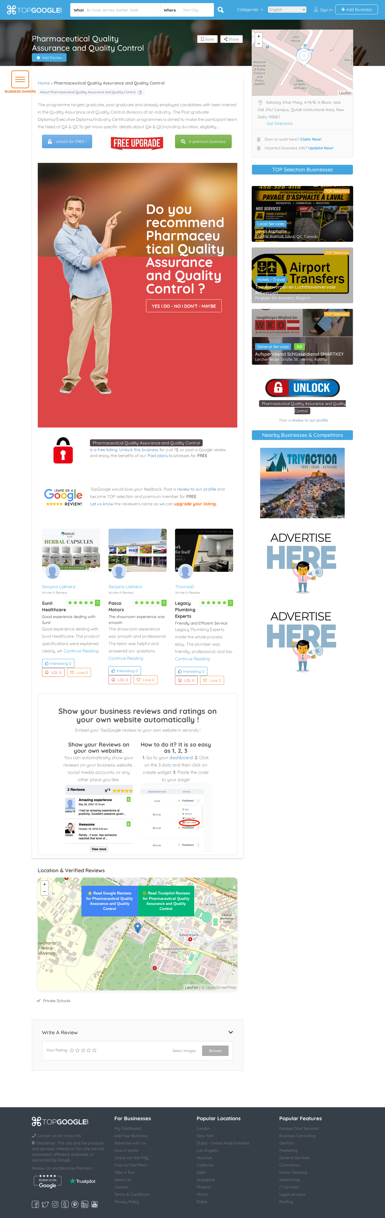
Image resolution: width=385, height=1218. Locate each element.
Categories (247, 9)
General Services (273, 346)
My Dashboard (127, 1128)
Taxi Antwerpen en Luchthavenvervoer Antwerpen (295, 289)
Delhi (201, 1172)
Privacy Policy (126, 1201)
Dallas (202, 1201)
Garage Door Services (299, 1128)
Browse (215, 1050)
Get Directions (280, 123)
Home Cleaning (293, 1172)
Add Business (358, 9)
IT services (289, 1187)
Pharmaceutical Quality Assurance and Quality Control (146, 443)
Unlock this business (138, 449)
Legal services (292, 1194)
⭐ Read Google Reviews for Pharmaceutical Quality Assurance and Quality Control (109, 901)
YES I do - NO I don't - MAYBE (184, 306)
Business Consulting (297, 1135)
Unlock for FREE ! (71, 141)
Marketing (288, 1150)
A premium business (207, 141)
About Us (122, 1179)
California (205, 1165)
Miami (202, 1194)
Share (233, 39)
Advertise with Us (130, 1143)
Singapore (206, 1179)
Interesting (60, 663)
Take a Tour (124, 1172)
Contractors (289, 1165)
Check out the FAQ (131, 1157)
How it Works (126, 1150)
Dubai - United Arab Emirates (223, 1143)
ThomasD (184, 586)
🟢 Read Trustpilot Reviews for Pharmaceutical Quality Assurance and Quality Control (166, 901)
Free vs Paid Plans (130, 1165)
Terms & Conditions (131, 1194)
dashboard (181, 757)
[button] (20, 79)
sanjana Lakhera (58, 586)
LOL (56, 672)
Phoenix (204, 1187)
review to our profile (196, 489)
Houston (204, 1157)
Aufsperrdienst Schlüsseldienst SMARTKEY (299, 354)
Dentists (286, 1143)
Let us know (101, 503)
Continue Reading (81, 651)
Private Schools (56, 1000)
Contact (121, 1187)
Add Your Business (131, 1135)
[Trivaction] (302, 483)
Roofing (286, 1201)
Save (209, 39)
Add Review (52, 57)
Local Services (270, 223)
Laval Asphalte (271, 231)
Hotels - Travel (271, 279)
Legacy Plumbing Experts (185, 609)
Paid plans (158, 455)
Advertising (289, 1179)
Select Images (184, 1050)
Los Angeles (208, 1150)
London (203, 1128)
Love (82, 672)
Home (44, 83)
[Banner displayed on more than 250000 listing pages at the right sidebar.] (302, 561)
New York (205, 1135)
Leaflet (191, 987)
